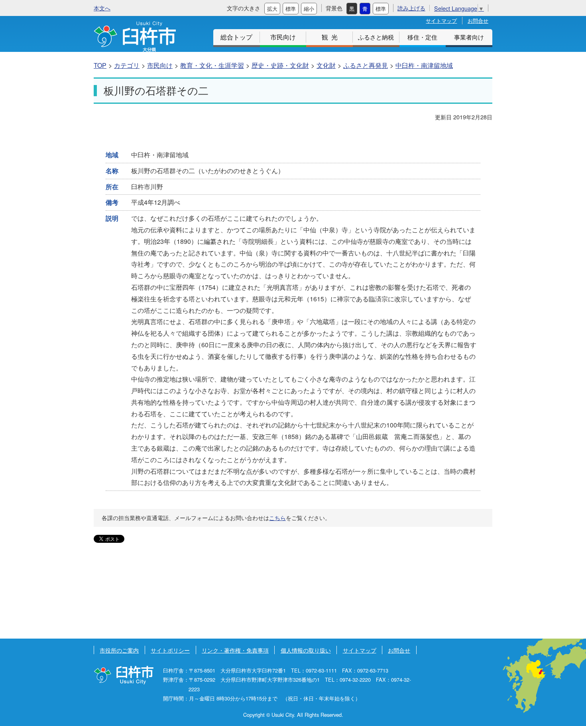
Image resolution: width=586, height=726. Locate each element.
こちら (277, 518)
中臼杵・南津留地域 (424, 65)
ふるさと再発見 (365, 65)
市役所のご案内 (119, 650)
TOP (100, 65)
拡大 (272, 8)
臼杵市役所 (123, 675)
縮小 (309, 8)
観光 (331, 37)
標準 (290, 8)
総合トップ (236, 37)
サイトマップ (441, 20)
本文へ (102, 8)
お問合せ (478, 20)
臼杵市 (135, 36)
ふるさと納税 (376, 37)
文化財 (326, 65)
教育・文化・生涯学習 (212, 65)
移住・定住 (422, 37)
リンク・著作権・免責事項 (235, 650)
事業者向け (469, 37)
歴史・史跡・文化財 (280, 65)
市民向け (283, 37)
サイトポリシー (170, 650)
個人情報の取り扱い (306, 650)
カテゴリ (127, 65)
